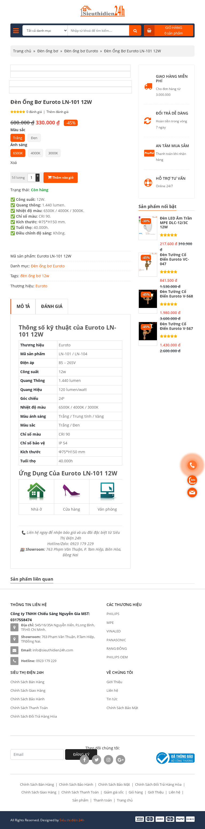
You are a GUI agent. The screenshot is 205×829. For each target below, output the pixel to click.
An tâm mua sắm (172, 146)
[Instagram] (108, 759)
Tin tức (112, 699)
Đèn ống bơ (47, 50)
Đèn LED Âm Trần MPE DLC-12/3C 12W (176, 222)
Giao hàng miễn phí (172, 78)
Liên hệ (112, 690)
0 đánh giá (34, 112)
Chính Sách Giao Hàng (27, 690)
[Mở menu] (16, 30)
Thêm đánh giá (57, 112)
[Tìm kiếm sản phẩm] (135, 30)
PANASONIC (116, 640)
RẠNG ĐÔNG (117, 648)
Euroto (41, 285)
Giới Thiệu (114, 681)
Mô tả (23, 306)
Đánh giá (51, 306)
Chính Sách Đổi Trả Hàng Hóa (33, 716)
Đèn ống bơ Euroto (81, 50)
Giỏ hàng (136, 792)
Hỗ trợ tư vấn (171, 178)
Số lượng (18, 177)
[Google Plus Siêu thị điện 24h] (120, 759)
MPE (110, 622)
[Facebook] (84, 759)
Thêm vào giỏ (62, 177)
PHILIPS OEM (117, 657)
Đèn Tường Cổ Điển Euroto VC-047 (174, 259)
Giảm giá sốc (114, 792)
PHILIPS (113, 613)
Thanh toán (102, 800)
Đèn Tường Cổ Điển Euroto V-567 (176, 326)
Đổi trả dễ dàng (172, 113)
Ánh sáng (18, 144)
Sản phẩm (80, 800)
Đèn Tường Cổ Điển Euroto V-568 (176, 294)
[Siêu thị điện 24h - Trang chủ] (102, 15)
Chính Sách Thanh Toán (29, 707)
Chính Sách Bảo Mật (122, 707)
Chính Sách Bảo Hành (27, 699)
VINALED (114, 631)
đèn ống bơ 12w (34, 275)
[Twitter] (96, 759)
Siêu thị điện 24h (72, 820)
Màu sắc (17, 129)
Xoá (13, 162)
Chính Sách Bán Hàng (27, 681)
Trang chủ (22, 50)
